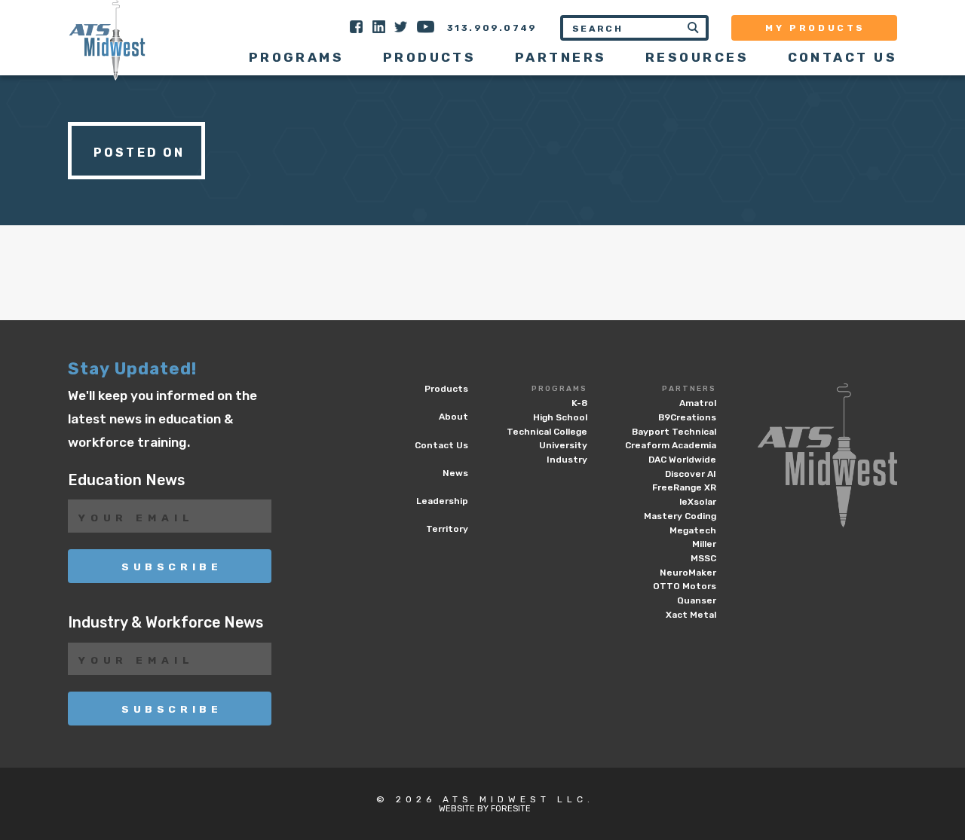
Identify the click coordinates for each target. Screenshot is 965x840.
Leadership (442, 501)
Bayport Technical (674, 431)
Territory (447, 529)
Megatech (692, 530)
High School (560, 417)
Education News (126, 480)
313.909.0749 (492, 27)
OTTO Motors (684, 586)
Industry (567, 459)
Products (429, 57)
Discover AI (690, 474)
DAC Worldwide (682, 459)
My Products (815, 28)
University (563, 445)
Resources (697, 57)
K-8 (579, 403)
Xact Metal (691, 614)
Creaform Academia (670, 445)
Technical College (547, 431)
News (455, 473)
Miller (704, 544)
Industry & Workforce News (165, 622)
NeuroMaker (688, 572)
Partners (689, 389)
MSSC (703, 558)
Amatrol (697, 403)
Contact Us (842, 57)
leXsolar (697, 501)
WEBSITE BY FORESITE (485, 809)
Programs (559, 389)
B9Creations (687, 417)
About (453, 416)
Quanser (696, 600)
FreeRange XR (684, 487)
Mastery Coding (680, 516)
